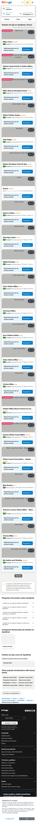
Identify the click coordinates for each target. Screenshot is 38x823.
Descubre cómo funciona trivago (10, 786)
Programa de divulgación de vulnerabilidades (14, 775)
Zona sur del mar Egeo (8, 700)
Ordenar (6, 19)
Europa (15, 698)
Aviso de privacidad (7, 768)
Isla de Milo (21, 700)
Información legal (6, 765)
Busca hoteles (6, 698)
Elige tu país (4, 715)
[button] (18, 8)
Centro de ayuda (6, 784)
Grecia (21, 698)
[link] (22, 2)
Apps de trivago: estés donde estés (11, 752)
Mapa (30, 19)
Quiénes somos (5, 735)
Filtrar (18, 19)
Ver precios (26, 49)
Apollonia (30, 700)
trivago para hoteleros (7, 754)
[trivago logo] (7, 2)
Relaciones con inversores (8, 741)
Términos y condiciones (8, 762)
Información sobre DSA (8, 770)
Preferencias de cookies (8, 773)
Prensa (3, 743)
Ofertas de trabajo (6, 738)
